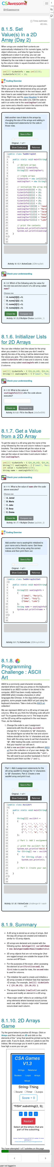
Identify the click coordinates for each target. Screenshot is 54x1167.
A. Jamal (10, 497)
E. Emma (10, 512)
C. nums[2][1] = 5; (14, 304)
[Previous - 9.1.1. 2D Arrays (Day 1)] (14, 1157)
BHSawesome (11, 9)
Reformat (36, 147)
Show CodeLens (19, 147)
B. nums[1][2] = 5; (14, 300)
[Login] (14, 3)
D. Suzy (9, 508)
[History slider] (13, 139)
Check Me (10, 313)
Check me (10, 408)
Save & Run (25, 134)
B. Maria (10, 501)
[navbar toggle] (47, 3)
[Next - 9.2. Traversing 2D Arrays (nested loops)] (45, 1157)
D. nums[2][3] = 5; (14, 307)
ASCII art (41, 703)
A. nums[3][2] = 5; (14, 297)
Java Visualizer (30, 97)
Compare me (26, 313)
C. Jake (9, 505)
